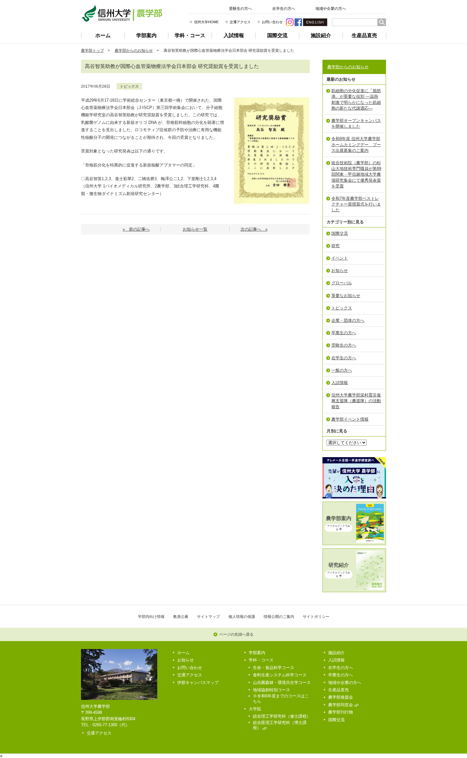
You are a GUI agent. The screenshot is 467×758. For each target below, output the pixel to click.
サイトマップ (208, 616)
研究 (335, 245)
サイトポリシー (316, 616)
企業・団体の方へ (347, 320)
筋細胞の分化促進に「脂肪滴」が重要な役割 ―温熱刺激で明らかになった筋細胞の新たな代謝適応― (356, 99)
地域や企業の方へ (330, 8)
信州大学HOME (206, 22)
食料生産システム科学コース (280, 675)
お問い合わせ (272, 22)
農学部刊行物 (340, 712)
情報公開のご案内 (279, 616)
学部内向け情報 (151, 616)
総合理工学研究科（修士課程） (282, 716)
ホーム (103, 35)
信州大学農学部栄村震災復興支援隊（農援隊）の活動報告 (356, 401)
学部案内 (146, 35)
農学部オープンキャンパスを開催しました (356, 123)
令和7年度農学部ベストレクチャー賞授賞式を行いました (356, 204)
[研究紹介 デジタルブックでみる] (354, 588)
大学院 (255, 709)
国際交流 (277, 35)
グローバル (341, 283)
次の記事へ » (253, 229)
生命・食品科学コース (273, 667)
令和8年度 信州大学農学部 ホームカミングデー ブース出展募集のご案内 (356, 144)
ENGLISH (315, 22)
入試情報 (234, 35)
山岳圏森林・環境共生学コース (282, 682)
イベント (339, 258)
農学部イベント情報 (350, 419)
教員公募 (180, 616)
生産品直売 (364, 35)
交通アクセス (240, 22)
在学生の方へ (283, 8)
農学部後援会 (340, 697)
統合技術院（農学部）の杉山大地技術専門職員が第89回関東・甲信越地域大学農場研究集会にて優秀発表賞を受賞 (356, 174)
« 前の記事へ (136, 229)
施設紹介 (321, 35)
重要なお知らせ (345, 295)
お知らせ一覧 (195, 229)
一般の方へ (341, 370)
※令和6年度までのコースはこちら (281, 699)
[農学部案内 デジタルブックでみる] (354, 541)
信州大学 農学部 (121, 13)
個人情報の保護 (241, 616)
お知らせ (339, 270)
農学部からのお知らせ (134, 50)
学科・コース (190, 35)
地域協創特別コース (271, 689)
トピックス (129, 86)
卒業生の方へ (343, 332)
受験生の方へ (240, 8)
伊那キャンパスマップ (198, 682)
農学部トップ (92, 50)
